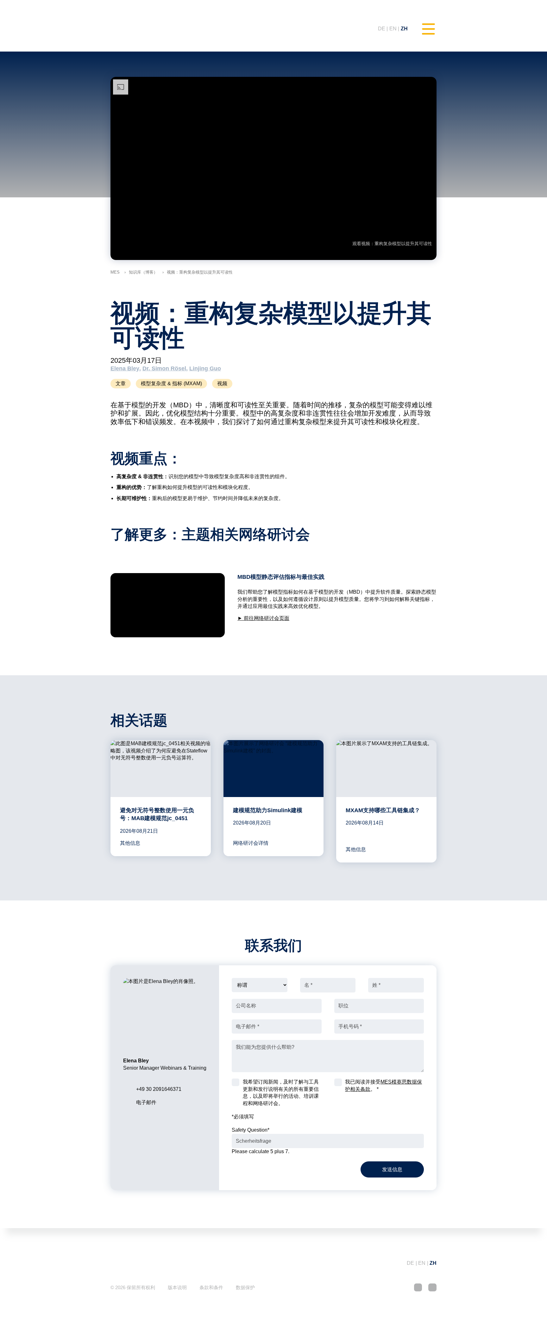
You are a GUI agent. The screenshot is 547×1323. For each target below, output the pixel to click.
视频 (222, 383)
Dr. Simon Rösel (164, 368)
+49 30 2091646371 (158, 1089)
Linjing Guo (205, 368)
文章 (121, 383)
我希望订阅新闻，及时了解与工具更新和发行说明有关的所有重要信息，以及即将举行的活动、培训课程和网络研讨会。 (281, 1092)
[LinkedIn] (418, 1287)
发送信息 (392, 1169)
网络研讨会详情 (250, 843)
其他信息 (130, 843)
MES (115, 272)
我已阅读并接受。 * (383, 1085)
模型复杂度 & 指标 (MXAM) (171, 383)
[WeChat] (432, 1287)
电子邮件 (146, 1102)
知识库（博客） (143, 272)
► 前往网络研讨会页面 (263, 618)
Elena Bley (124, 368)
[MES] (135, 29)
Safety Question (250, 1130)
